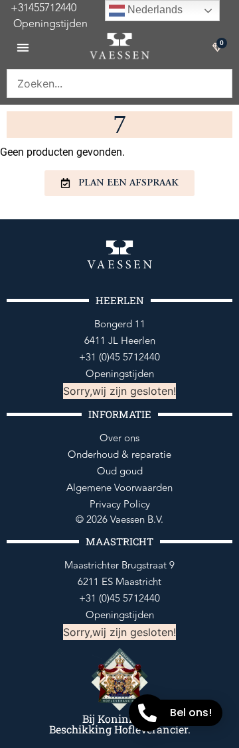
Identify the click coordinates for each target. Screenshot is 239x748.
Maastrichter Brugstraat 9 (119, 565)
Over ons (119, 438)
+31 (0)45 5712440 (119, 357)
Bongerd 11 (119, 324)
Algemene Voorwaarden (119, 488)
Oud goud (120, 471)
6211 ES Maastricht (119, 582)
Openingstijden (44, 24)
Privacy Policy (120, 504)
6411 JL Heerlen (119, 340)
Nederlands (154, 9)
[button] (23, 47)
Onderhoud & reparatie (119, 454)
